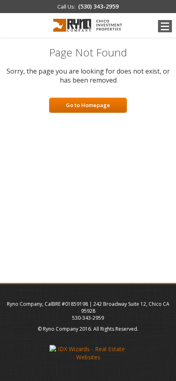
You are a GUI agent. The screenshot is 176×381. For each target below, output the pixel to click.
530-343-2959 (88, 317)
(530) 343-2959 (98, 6)
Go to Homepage (88, 105)
